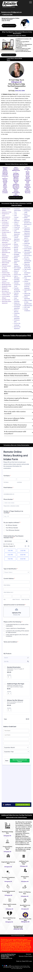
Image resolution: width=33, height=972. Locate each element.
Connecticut (5, 176)
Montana (16, 178)
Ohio (16, 194)
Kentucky (5, 191)
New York (16, 188)
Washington (27, 187)
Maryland (16, 169)
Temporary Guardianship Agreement (27, 260)
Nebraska (16, 180)
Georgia (5, 181)
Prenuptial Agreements (8, 891)
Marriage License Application (17, 237)
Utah (27, 183)
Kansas (5, 189)
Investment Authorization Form (17, 210)
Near (7, 849)
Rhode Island (27, 172)
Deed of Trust (5, 230)
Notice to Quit (17, 274)
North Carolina (16, 190)
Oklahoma (16, 195)
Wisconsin (27, 191)
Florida (5, 180)
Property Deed (5, 272)
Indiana (5, 187)
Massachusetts (16, 171)
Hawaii (5, 183)
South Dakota (28, 178)
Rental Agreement (6, 284)
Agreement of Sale (6, 212)
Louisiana (5, 192)
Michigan (16, 173)
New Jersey (16, 185)
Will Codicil (27, 307)
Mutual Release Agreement (17, 259)
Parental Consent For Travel (17, 284)
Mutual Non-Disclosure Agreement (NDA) (6, 259)
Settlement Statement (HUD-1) (27, 236)
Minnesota (16, 174)
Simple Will (27, 243)
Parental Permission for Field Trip (17, 289)
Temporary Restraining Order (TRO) (27, 265)
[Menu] (30, 2)
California (5, 173)
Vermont (27, 184)
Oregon (27, 167)
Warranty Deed (28, 305)
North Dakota (16, 192)
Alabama (5, 167)
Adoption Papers (6, 208)
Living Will (16, 229)
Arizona (5, 170)
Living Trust (5, 245)
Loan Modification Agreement (17, 232)
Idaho (5, 184)
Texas (27, 181)
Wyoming (27, 192)
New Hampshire (16, 183)
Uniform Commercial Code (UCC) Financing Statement (27, 285)
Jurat (15, 213)
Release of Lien (6, 282)
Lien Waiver (17, 225)
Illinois (5, 185)
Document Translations (8, 877)
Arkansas (5, 172)
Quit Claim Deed (6, 299)
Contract (4, 229)
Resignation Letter (6, 286)
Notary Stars (26, 966)
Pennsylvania (27, 169)
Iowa (5, 188)
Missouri (16, 177)
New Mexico (16, 187)
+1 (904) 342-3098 (7, 14)
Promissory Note (6, 274)
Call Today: (16, 90)
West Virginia (27, 189)
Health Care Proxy (6, 239)
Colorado (5, 174)
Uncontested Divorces (9, 918)
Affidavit (4, 210)
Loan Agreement (6, 247)
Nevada (16, 181)
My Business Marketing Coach (16, 966)
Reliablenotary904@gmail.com (11, 12)
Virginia (27, 185)
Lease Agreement (6, 244)
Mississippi (16, 176)
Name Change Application (17, 264)
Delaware (5, 178)
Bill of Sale (4, 220)
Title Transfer (27, 269)
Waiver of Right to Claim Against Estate (28, 302)
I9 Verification (25, 876)
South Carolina (27, 175)
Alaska (5, 169)
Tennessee (28, 180)
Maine (16, 167)
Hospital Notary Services (8, 862)
